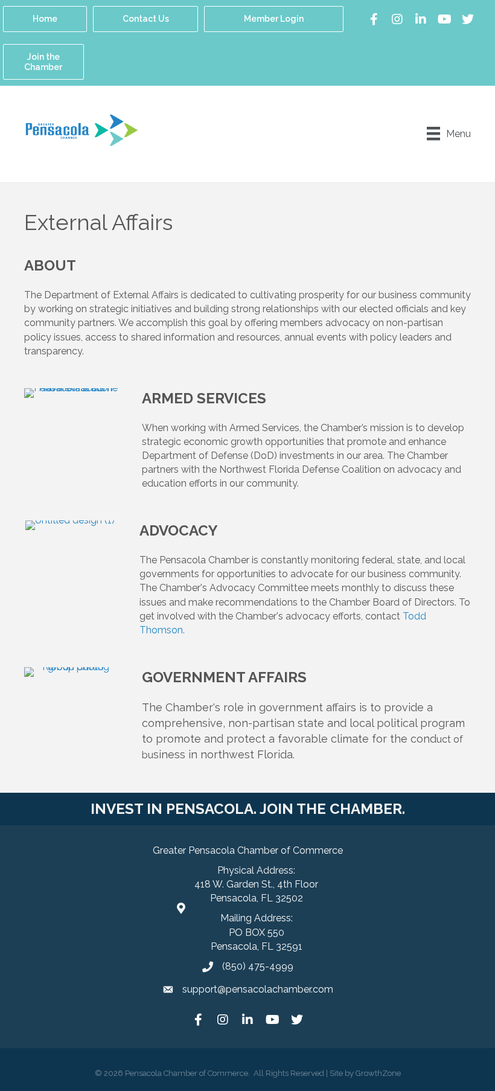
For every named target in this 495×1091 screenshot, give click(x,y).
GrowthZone (378, 1073)
